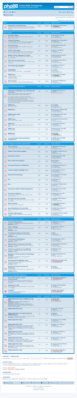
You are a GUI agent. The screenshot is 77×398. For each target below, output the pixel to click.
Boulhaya (55, 320)
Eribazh (54, 325)
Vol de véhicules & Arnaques (16, 65)
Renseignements (28, 341)
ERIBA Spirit (11, 74)
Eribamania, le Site (13, 285)
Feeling (54, 46)
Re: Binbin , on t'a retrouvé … (58, 324)
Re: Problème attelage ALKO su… (59, 151)
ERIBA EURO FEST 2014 (15, 320)
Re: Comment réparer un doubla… (59, 213)
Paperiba (55, 234)
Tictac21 (55, 66)
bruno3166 (55, 106)
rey (53, 120)
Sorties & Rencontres (14, 50)
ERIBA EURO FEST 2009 (15, 350)
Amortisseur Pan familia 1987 (58, 155)
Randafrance (16, 302)
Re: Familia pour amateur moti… (59, 114)
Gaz (9, 179)
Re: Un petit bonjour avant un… (59, 60)
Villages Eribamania (14, 40)
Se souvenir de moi (61, 358)
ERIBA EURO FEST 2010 (15, 344)
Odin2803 (55, 332)
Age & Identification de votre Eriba (18, 208)
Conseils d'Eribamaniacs (15, 222)
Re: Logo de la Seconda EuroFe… (59, 343)
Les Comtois (56, 36)
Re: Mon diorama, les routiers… (59, 55)
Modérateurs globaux (20, 369)
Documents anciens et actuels (16, 198)
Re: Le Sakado (54, 104)
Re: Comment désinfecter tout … (59, 184)
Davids (54, 161)
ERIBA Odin (11, 133)
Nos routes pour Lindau (21, 340)
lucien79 (55, 61)
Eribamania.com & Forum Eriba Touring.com (14, 275)
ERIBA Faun (11, 109)
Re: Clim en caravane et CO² (58, 170)
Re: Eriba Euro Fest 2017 (57, 308)
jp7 (53, 227)
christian (20, 301)
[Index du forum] (11, 6)
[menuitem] (13, 12)
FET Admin (55, 300)
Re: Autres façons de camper (58, 74)
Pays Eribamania (13, 45)
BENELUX (25, 305)
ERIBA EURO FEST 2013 (15, 324)
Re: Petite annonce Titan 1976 (58, 128)
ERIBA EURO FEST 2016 (15, 308)
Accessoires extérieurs (14, 193)
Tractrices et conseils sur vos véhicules (19, 249)
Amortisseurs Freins (14, 156)
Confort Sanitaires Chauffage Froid (18, 170)
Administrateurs (11, 369)
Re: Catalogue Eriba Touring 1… (59, 198)
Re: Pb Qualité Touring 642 (57, 35)
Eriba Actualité (7, 32)
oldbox (54, 309)
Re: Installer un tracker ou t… (58, 65)
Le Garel (53, 232)
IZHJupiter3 (55, 194)
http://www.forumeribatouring (16, 291)
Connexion (6, 356)
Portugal (31, 305)
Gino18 (54, 250)
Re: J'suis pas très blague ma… (59, 80)
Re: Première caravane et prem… (59, 25)
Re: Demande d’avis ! (56, 248)
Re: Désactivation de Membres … (59, 277)
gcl (53, 255)
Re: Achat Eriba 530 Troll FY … (58, 123)
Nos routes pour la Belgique (15, 326)
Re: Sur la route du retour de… (58, 337)
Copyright (11, 290)
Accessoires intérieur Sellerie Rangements (20, 189)
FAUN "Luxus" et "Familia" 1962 (59, 109)
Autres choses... (12, 80)
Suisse (19, 305)
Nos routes (18, 333)
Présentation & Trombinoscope (17, 25)
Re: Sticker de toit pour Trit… (58, 193)
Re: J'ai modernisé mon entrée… (59, 174)
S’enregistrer (14, 356)
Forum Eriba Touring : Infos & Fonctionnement (16, 278)
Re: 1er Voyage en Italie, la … (58, 226)
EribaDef (55, 338)
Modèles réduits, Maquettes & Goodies (19, 55)
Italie (15, 305)
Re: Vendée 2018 (55, 298)
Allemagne (28, 303)
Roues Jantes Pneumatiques (16, 160)
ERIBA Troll (11, 123)
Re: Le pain (54, 266)
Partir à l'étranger (13, 227)
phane (54, 81)
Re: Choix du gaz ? (55, 179)
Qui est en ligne (7, 362)
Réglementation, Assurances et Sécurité (19, 244)
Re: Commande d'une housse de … (60, 119)
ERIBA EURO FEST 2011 (15, 338)
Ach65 (54, 199)
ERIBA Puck (11, 105)
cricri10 (16, 301)
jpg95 (54, 152)
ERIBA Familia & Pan (14, 114)
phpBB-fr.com (41, 387)
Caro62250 (55, 166)
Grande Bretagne (20, 303)
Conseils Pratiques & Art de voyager (13, 219)
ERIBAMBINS (12, 70)
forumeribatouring (57, 261)
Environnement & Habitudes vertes (18, 260)
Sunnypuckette (56, 56)
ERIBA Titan (11, 128)
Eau (9, 184)
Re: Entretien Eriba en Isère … (58, 239)
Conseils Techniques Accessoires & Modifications (16, 143)
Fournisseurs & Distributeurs (16, 239)
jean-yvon (55, 71)
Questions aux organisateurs (15, 341)
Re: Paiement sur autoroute (58, 221)
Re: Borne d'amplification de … (58, 253)
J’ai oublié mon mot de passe (49, 358)
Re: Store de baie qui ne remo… (59, 188)
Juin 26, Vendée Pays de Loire (58, 45)
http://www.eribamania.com (14, 292)
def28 (54, 91)
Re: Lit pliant (54, 69)
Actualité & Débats (13, 35)
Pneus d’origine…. (55, 160)
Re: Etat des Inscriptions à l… (58, 331)
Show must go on (20, 346)
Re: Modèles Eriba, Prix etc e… (58, 90)
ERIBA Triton (11, 119)
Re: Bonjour (54, 313)
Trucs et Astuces (13, 146)
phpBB (34, 386)
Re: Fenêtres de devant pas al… (59, 165)
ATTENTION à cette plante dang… (59, 260)
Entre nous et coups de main (16, 60)
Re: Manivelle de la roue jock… (58, 146)
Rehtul (54, 147)
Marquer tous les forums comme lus (66, 20)
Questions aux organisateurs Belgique (24, 325)
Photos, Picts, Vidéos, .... (21, 317)
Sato (46, 379)
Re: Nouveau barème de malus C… (59, 243)
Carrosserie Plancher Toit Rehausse (18, 165)
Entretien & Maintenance (15, 213)
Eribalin (54, 286)
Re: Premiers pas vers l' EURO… (59, 319)
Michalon (55, 214)
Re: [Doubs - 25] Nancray (57, 50)
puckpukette (55, 209)
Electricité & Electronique (15, 174)
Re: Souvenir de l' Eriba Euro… (58, 349)
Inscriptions (25, 333)
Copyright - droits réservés (57, 290)
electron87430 (56, 157)
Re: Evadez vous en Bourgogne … (59, 40)
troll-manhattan (56, 110)
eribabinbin (55, 41)
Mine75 (15, 224)
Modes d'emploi (12, 203)
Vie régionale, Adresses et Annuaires (18, 233)
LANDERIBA (56, 26)
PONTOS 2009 (54, 133)
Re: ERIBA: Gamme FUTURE (58, 138)
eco (28, 301)
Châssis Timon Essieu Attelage (17, 151)
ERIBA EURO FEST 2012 (15, 331)
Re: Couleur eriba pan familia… (58, 285)
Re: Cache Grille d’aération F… (58, 203)
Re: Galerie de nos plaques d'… (59, 208)
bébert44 (25, 301)
